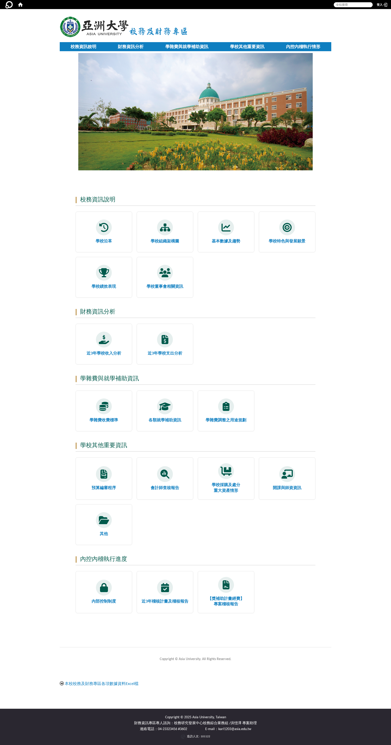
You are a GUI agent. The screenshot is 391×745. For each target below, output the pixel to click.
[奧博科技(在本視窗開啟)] (184, 736)
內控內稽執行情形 (303, 46)
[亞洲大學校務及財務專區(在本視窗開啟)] (94, 26)
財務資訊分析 (131, 46)
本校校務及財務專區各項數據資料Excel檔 (101, 684)
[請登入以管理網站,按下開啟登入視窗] (9, 4)
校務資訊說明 (83, 46)
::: (188, 16)
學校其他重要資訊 (247, 46)
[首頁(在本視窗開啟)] (20, 4)
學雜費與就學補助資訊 (186, 46)
